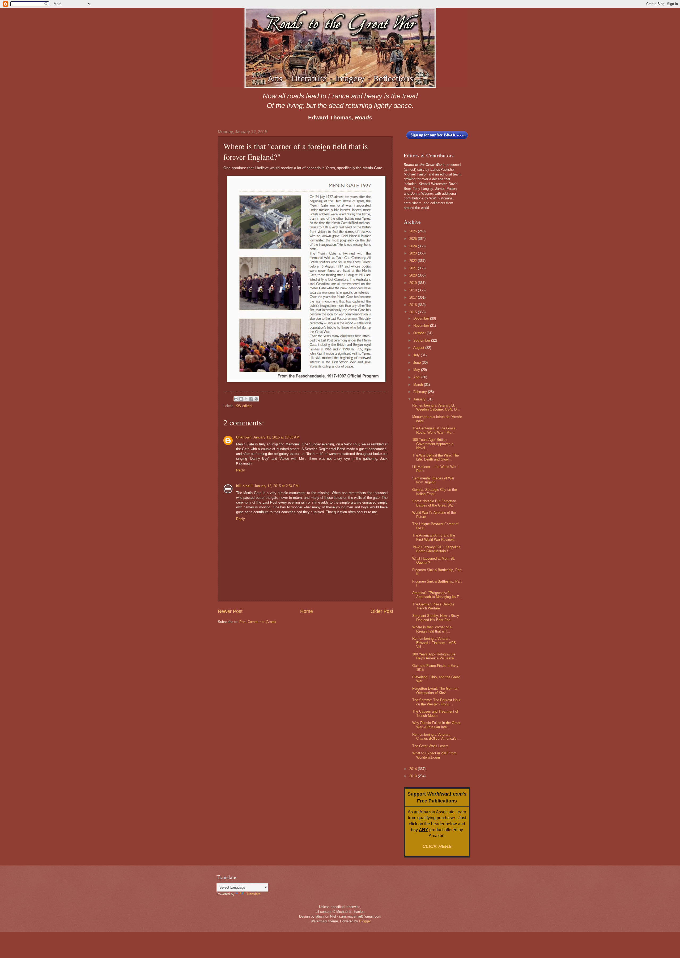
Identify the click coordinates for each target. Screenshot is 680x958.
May (417, 370)
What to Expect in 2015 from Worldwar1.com (434, 755)
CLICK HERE (437, 846)
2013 (413, 776)
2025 (413, 239)
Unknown (244, 437)
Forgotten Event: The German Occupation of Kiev (435, 691)
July (417, 355)
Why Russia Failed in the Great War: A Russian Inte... (436, 725)
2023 (413, 253)
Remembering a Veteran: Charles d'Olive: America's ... (436, 737)
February (420, 392)
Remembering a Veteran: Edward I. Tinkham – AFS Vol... (434, 643)
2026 (413, 231)
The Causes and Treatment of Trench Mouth (435, 713)
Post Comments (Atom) (257, 622)
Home (306, 611)
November (421, 326)
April (417, 377)
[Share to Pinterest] (256, 398)
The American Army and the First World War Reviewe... (434, 537)
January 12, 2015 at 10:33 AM (276, 437)
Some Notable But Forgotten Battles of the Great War (434, 503)
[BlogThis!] (241, 398)
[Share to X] (246, 398)
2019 (413, 283)
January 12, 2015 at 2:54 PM (276, 486)
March (418, 385)
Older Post (382, 611)
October (420, 333)
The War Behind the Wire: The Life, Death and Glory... (435, 457)
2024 (413, 246)
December (421, 318)
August (419, 348)
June (417, 363)
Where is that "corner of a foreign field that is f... (432, 629)
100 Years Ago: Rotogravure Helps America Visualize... (434, 656)
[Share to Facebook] (251, 398)
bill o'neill (244, 486)
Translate (253, 894)
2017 (413, 297)
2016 (413, 305)
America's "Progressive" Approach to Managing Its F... (437, 595)
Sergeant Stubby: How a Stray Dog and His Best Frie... (435, 618)
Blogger (365, 921)
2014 (413, 769)
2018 (413, 290)
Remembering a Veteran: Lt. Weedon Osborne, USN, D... (436, 407)
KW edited (244, 406)
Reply (240, 470)
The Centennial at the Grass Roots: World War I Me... (434, 430)
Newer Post (230, 611)
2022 (413, 261)
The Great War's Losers (430, 746)
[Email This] (236, 398)
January (420, 399)
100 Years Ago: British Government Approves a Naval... (432, 444)
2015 (413, 312)
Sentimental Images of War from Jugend (433, 480)
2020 (413, 275)
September (422, 340)
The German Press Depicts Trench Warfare (433, 606)
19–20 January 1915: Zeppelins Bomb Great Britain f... (436, 549)
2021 (413, 268)
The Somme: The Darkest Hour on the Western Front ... (436, 702)
